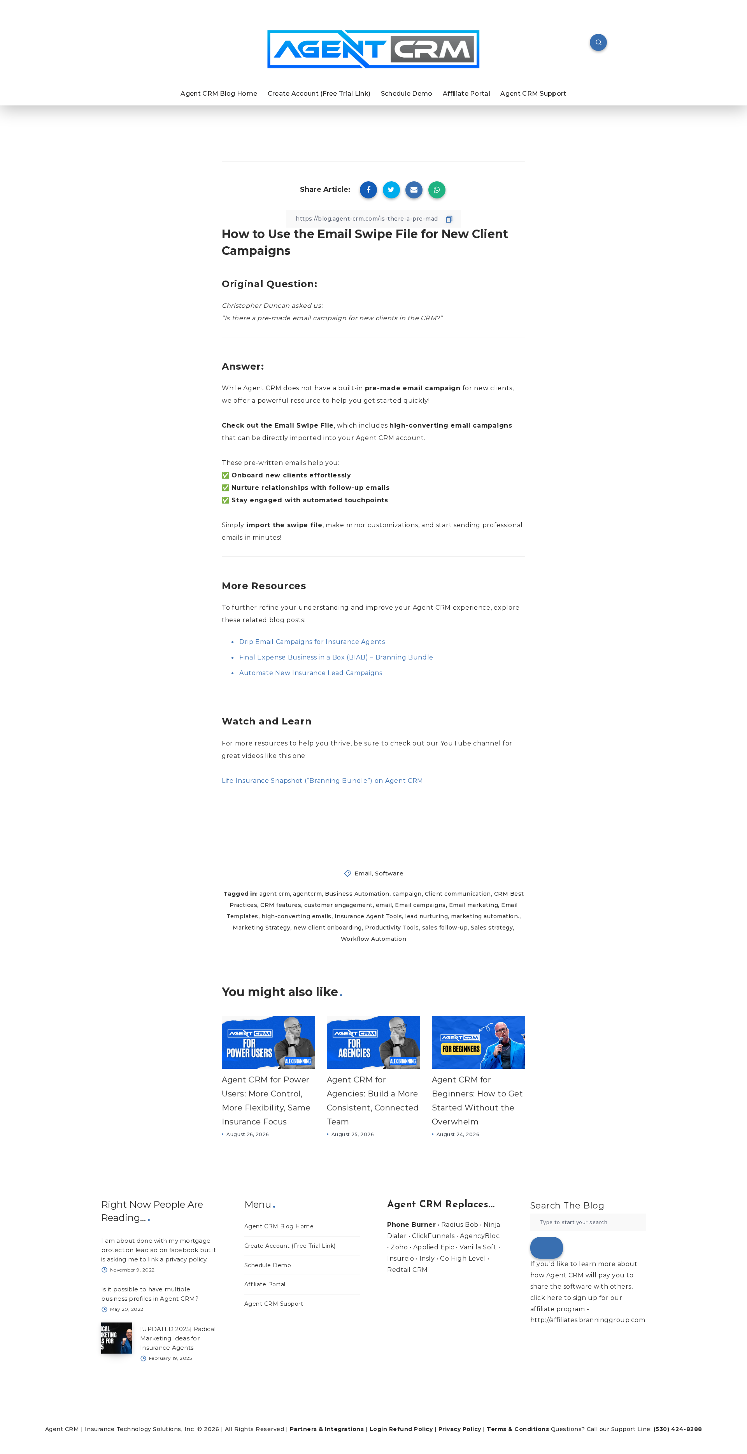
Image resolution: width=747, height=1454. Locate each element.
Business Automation (357, 893)
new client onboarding (327, 927)
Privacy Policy (459, 1429)
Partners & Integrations (327, 1429)
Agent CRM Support (533, 93)
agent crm (275, 893)
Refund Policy (411, 1429)
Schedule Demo (407, 93)
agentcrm (307, 893)
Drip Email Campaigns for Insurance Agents (312, 641)
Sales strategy (492, 927)
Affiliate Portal (466, 93)
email (384, 905)
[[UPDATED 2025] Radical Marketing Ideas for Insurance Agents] (116, 1338)
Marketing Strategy (261, 927)
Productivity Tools (392, 927)
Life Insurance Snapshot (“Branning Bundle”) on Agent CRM (322, 780)
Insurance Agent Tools (368, 916)
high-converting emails (296, 916)
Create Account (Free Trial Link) (319, 93)
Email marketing (473, 905)
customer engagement (338, 905)
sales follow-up (445, 927)
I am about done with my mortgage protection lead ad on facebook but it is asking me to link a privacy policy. (158, 1250)
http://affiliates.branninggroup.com (587, 1320)
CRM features (280, 905)
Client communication (458, 893)
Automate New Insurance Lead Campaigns (310, 673)
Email (363, 873)
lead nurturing (426, 916)
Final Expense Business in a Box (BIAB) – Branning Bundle (336, 657)
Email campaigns (420, 905)
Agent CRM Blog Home (219, 93)
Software (389, 873)
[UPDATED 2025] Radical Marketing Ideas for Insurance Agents (178, 1338)
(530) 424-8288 (678, 1429)
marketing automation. (485, 916)
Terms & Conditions (518, 1429)
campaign (407, 893)
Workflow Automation (374, 938)
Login (379, 1429)
